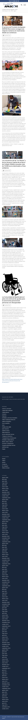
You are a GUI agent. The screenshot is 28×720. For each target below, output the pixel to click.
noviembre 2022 (6, 560)
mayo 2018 (4, 655)
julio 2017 (4, 670)
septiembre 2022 (6, 563)
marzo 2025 (5, 508)
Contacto (4, 414)
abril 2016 (4, 695)
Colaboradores (5, 412)
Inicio (3, 425)
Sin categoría (5, 466)
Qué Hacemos (5, 428)
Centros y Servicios (6, 408)
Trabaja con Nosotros (7, 436)
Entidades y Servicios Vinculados (9, 417)
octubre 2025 (5, 496)
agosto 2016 (5, 690)
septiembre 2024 (6, 519)
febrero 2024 (5, 532)
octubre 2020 (5, 606)
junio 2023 (4, 547)
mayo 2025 (4, 505)
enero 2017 (5, 681)
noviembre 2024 (6, 516)
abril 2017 (4, 675)
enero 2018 (5, 662)
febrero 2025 (5, 510)
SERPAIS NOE (5, 447)
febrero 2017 (5, 679)
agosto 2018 (5, 650)
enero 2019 (5, 640)
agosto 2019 (5, 628)
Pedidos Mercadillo (6, 427)
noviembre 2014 (6, 706)
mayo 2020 (4, 611)
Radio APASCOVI (6, 432)
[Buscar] (21, 5)
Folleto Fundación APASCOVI (8, 419)
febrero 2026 (5, 488)
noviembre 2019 (6, 622)
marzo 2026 (5, 486)
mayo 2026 (4, 483)
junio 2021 (4, 591)
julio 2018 (4, 651)
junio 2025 (4, 503)
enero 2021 (5, 600)
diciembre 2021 (5, 580)
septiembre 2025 (6, 497)
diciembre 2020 (5, 602)
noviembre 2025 (6, 494)
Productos (4, 464)
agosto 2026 (5, 477)
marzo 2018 (5, 659)
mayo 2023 (4, 549)
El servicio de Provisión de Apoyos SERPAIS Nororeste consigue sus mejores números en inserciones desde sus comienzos (13, 30)
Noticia (3, 462)
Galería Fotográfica (6, 421)
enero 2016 (5, 701)
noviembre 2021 (6, 582)
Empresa (4, 416)
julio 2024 (4, 523)
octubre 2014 (5, 708)
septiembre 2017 (6, 668)
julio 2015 (4, 703)
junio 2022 (4, 569)
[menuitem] (21, 5)
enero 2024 (5, 534)
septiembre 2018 (6, 648)
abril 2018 (4, 657)
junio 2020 (4, 609)
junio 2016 (4, 692)
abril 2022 (4, 573)
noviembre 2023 (6, 538)
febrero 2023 (5, 554)
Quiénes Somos (5, 430)
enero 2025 (5, 512)
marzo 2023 (5, 552)
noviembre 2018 (6, 644)
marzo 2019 (5, 637)
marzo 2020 (5, 615)
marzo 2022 (5, 574)
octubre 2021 (5, 584)
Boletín (3, 458)
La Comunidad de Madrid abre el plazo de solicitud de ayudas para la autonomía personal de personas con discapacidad (13, 300)
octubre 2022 (5, 562)
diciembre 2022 (5, 558)
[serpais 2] (12, 21)
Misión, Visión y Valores (7, 441)
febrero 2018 (5, 661)
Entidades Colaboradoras (8, 439)
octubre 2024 (5, 518)
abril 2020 (4, 613)
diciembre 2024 (5, 514)
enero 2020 (5, 618)
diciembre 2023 (5, 536)
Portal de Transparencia (7, 443)
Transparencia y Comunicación (9, 438)
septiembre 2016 (6, 688)
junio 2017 (4, 672)
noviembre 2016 (6, 684)
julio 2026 (4, 479)
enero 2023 (5, 556)
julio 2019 (4, 629)
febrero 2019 (5, 639)
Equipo (3, 449)
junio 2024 (4, 525)
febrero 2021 (5, 598)
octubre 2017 (5, 666)
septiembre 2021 (6, 585)
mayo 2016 (4, 694)
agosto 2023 (5, 543)
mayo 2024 (4, 527)
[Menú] (24, 5)
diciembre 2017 (5, 664)
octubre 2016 (5, 686)
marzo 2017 (5, 677)
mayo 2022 (4, 571)
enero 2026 (5, 490)
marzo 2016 (5, 697)
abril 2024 (4, 529)
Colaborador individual (7, 410)
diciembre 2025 (5, 492)
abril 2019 (4, 635)
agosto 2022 (5, 565)
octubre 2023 (5, 540)
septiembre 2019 (6, 626)
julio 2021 (4, 589)
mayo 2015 (4, 705)
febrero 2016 (5, 699)
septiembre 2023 (6, 541)
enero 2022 (5, 578)
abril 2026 (4, 485)
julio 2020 (4, 607)
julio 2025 (4, 501)
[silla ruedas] (12, 284)
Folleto (3, 460)
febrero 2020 (5, 617)
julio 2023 (4, 545)
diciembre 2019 (5, 620)
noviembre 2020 (6, 604)
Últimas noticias (5, 468)
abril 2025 (4, 507)
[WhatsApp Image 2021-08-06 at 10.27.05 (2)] (12, 155)
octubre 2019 (5, 624)
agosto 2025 (5, 499)
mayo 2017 (4, 673)
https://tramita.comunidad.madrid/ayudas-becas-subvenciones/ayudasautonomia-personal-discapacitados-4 (12, 381)
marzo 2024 (5, 530)
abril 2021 (4, 595)
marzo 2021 (5, 596)
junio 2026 (4, 481)
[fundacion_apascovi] (11, 5)
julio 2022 (4, 567)
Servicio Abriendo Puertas (8, 434)
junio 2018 (4, 653)
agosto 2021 (5, 587)
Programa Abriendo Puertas (8, 445)
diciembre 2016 (5, 683)
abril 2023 (4, 551)
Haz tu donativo (6, 423)
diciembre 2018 (5, 642)
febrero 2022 (5, 576)
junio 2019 (4, 631)
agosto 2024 (5, 521)
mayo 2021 (4, 593)
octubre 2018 (5, 646)
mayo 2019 (4, 633)
